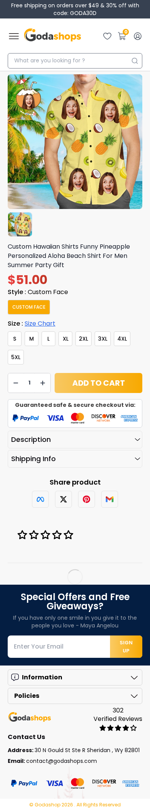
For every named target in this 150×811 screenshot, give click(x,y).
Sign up (126, 646)
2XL (83, 339)
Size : (31, 323)
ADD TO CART (98, 383)
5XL (15, 357)
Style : (38, 292)
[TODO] (40, 499)
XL (65, 339)
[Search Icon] (134, 61)
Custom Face (28, 307)
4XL (122, 339)
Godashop (48, 804)
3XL (102, 339)
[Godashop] (52, 36)
